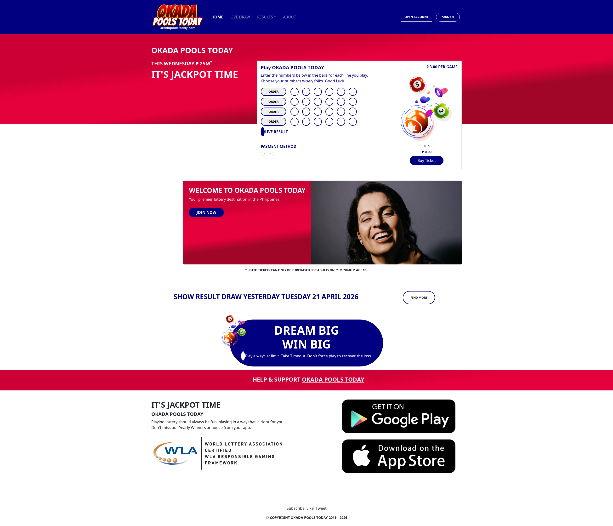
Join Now (206, 212)
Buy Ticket (426, 160)
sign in (448, 17)
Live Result (276, 131)
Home (217, 17)
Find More (418, 297)
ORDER (273, 91)
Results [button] (265, 17)
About (289, 17)
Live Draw (240, 17)
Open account (416, 17)
